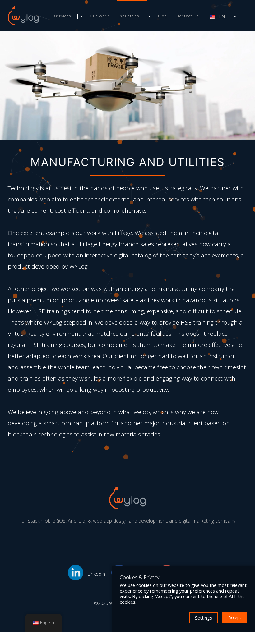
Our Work (99, 16)
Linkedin (96, 573)
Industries (128, 16)
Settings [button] (203, 618)
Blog (162, 16)
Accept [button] (235, 617)
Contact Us (187, 16)
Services (62, 16)
